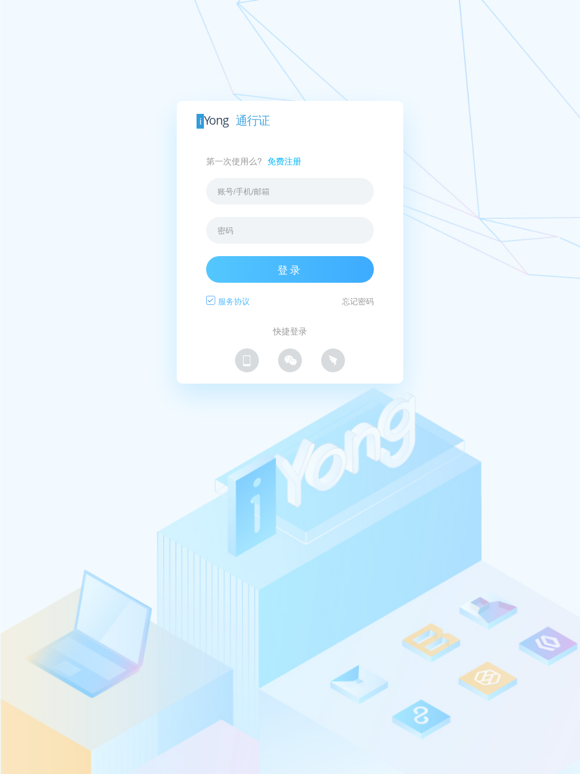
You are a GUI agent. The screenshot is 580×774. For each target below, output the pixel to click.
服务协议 (234, 301)
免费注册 (284, 161)
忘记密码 (358, 301)
